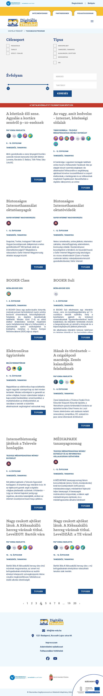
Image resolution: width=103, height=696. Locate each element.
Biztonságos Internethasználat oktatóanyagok (21, 205)
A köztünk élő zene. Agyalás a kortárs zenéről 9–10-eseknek (25, 118)
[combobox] (75, 85)
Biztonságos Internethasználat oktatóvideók (68, 205)
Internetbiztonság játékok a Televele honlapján (21, 443)
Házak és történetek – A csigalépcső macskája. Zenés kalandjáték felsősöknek (72, 360)
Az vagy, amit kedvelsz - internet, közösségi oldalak (72, 118)
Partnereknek (62, 13)
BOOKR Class (17, 281)
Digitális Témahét (15, 31)
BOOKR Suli (63, 281)
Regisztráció (77, 3)
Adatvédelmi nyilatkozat (51, 647)
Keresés (62, 93)
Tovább (38, 179)
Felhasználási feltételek (51, 651)
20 (74, 603)
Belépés (91, 3)
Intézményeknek (39, 13)
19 (68, 603)
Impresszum (51, 642)
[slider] (8, 86)
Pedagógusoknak (85, 13)
